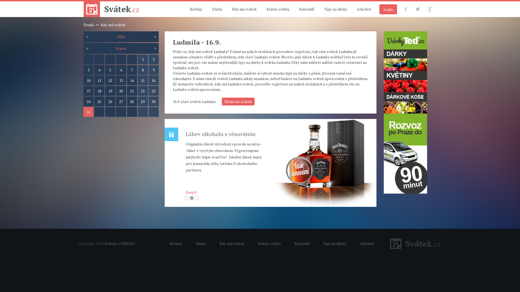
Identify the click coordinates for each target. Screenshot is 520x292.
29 (143, 101)
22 (143, 91)
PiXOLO (128, 243)
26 (110, 101)
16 (153, 80)
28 (132, 101)
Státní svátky (278, 9)
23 (153, 91)
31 (88, 112)
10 (88, 80)
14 (132, 80)
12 (110, 80)
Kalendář (306, 9)
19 (110, 91)
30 (153, 101)
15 (143, 80)
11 (99, 80)
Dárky (217, 9)
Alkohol (364, 9)
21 (132, 91)
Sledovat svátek (238, 101)
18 (99, 91)
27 (121, 101)
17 (88, 91)
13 (121, 80)
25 (99, 101)
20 (121, 91)
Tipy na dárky (335, 9)
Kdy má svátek (244, 9)
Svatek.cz (113, 243)
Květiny (196, 9)
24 (88, 101)
